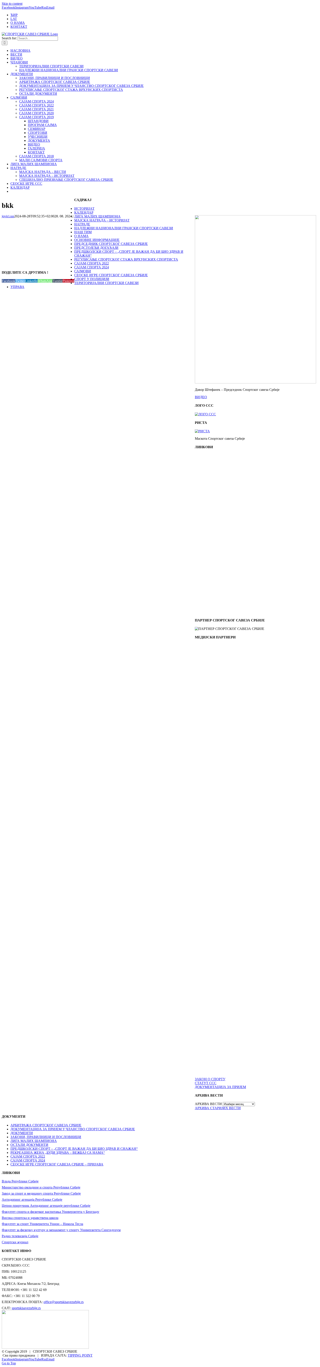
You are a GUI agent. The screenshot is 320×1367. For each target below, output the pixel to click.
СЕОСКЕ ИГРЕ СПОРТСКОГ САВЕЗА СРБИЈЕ (111, 275)
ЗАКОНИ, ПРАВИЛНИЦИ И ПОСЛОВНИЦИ (45, 1137)
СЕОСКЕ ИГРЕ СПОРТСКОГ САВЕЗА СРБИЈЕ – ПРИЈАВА (56, 1164)
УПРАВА (17, 287)
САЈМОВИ (82, 271)
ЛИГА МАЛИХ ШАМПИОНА (97, 216)
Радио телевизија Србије (20, 1236)
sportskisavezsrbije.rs (26, 1308)
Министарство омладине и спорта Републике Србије (41, 1187)
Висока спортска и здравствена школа (30, 1218)
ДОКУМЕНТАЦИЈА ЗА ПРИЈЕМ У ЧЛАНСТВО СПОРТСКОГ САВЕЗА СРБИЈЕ (72, 1129)
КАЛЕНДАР (83, 212)
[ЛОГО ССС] (205, 414)
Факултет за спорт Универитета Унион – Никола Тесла (42, 1224)
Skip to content (12, 3)
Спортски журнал (15, 1242)
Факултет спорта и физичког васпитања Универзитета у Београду (50, 1212)
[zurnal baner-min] (214, 722)
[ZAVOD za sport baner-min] (214, 612)
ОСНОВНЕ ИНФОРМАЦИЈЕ (97, 240)
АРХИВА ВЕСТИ (208, 1104)
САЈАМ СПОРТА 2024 (91, 267)
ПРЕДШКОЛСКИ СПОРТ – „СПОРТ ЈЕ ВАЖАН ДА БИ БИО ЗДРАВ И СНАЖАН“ (74, 1149)
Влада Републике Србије (20, 1181)
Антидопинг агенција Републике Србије (32, 1199)
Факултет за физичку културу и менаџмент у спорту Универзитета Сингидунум (61, 1230)
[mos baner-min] (214, 532)
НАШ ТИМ (83, 232)
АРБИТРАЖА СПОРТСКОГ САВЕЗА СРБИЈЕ (45, 1125)
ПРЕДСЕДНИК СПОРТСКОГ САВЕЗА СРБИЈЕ (111, 244)
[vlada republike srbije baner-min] (214, 492)
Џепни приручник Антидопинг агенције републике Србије (46, 1205)
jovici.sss (8, 216)
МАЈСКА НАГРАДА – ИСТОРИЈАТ (102, 220)
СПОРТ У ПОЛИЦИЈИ (91, 279)
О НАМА (81, 236)
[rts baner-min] (214, 682)
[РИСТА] (202, 431)
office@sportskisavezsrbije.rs (64, 1302)
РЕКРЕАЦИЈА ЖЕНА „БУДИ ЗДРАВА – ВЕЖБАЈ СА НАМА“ (57, 1152)
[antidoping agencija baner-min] (214, 572)
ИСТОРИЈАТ (84, 208)
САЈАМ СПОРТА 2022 (91, 263)
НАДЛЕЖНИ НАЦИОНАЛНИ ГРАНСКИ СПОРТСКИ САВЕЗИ (123, 228)
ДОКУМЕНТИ (21, 1133)
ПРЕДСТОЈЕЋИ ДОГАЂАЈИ (96, 248)
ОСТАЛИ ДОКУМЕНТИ (29, 1145)
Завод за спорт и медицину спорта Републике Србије (41, 1193)
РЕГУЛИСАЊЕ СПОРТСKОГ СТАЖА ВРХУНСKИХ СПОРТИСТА (126, 259)
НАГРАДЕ (82, 224)
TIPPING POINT (80, 1355)
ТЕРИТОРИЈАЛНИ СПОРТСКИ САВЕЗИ (106, 283)
